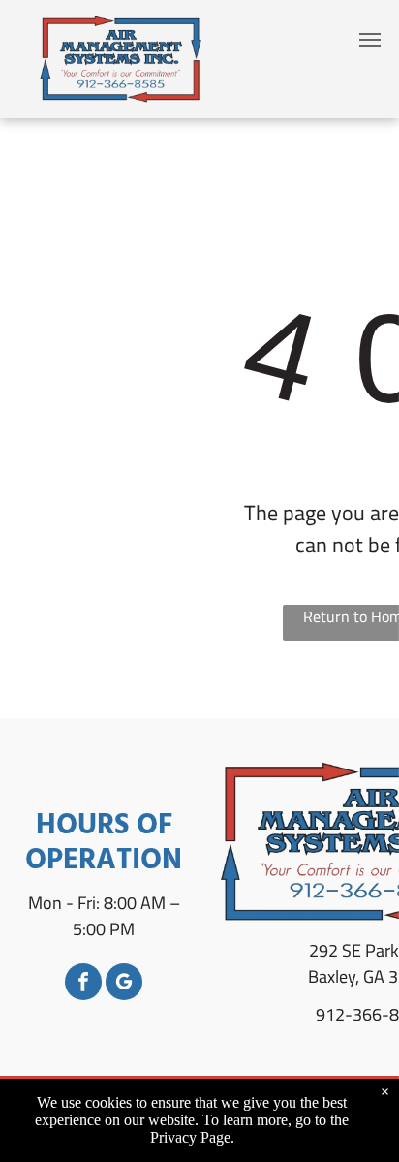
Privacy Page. (192, 1137)
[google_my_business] (124, 984)
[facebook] (83, 984)
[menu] (370, 39)
